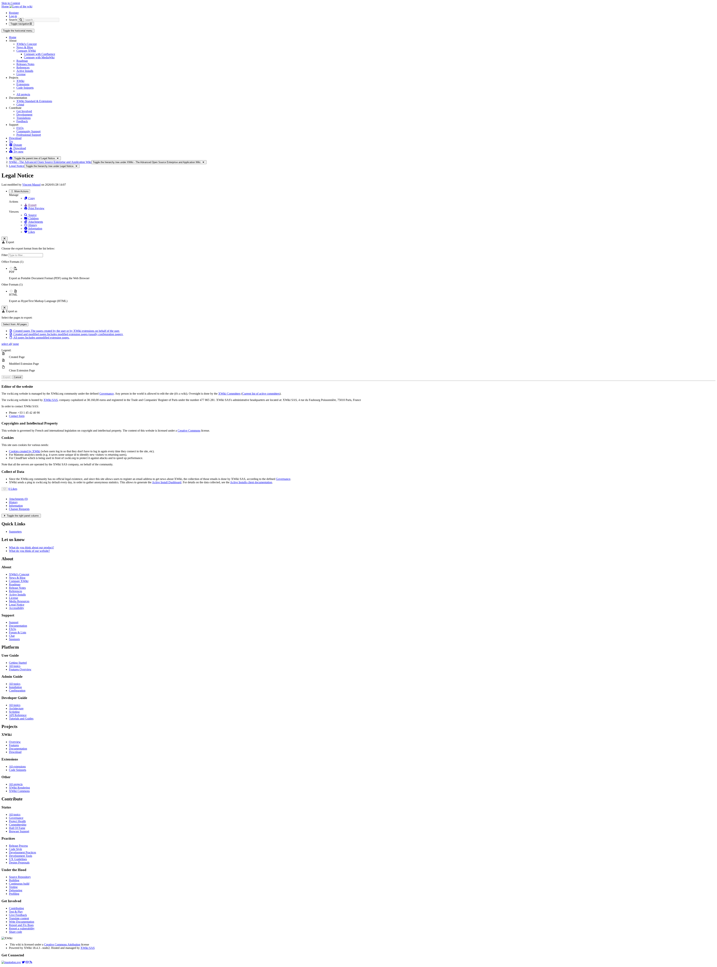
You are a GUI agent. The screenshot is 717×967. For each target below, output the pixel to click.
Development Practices (22, 852)
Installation (15, 687)
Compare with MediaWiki (39, 57)
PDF (12, 271)
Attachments (35, 221)
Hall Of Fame (17, 828)
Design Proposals (19, 862)
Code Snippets (25, 87)
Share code (15, 931)
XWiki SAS (51, 400)
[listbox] (358, 281)
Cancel (17, 377)
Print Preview (36, 208)
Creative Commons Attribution (62, 944)
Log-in (13, 16)
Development (24, 114)
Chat (12, 635)
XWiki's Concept (26, 44)
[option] (362, 273)
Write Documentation (21, 921)
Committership (17, 824)
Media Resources (19, 601)
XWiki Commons (19, 791)
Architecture (16, 708)
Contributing (16, 908)
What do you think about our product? (31, 547)
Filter (4, 255)
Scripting (14, 711)
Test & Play (16, 911)
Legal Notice (16, 166)
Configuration (17, 690)
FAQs (20, 128)
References (23, 67)
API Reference (18, 715)
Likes (31, 231)
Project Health (17, 821)
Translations (23, 118)
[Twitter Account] (23, 962)
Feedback (22, 121)
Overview (15, 741)
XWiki (20, 81)
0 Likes (12, 488)
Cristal (20, 104)
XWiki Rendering (19, 787)
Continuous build (19, 883)
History (32, 225)
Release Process (18, 845)
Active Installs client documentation (251, 482)
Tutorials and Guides (21, 718)
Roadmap (22, 60)
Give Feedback (18, 915)
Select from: (15, 324)
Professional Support (28, 134)
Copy (31, 198)
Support (13, 622)
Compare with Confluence (39, 54)
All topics (14, 666)
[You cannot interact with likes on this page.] (4, 489)
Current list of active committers (261, 393)
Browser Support (19, 831)
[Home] (11, 158)
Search (13, 19)
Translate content (19, 918)
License (21, 74)
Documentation (18, 625)
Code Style (15, 849)
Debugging (15, 890)
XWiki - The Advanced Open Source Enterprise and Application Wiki (50, 162)
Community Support (28, 131)
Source (32, 215)
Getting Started (18, 662)
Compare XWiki (26, 50)
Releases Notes (25, 64)
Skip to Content (10, 3)
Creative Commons (189, 430)
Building (14, 880)
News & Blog (24, 47)
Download (15, 138)
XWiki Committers (229, 393)
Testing (13, 887)
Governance (106, 393)
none (15, 343)
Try (11, 141)
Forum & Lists (17, 632)
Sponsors (14, 639)
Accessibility (16, 608)
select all (6, 343)
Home (12, 37)
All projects (23, 94)
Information (35, 228)
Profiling (14, 893)
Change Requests (19, 509)
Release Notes (17, 587)
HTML (13, 294)
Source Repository (20, 876)
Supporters (15, 531)
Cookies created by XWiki (24, 451)
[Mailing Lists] (27, 962)
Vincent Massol (31, 184)
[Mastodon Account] (11, 962)
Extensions (22, 84)
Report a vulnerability (22, 928)
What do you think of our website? (29, 550)
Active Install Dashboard (166, 482)
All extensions (17, 766)
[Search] (21, 20)
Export (32, 205)
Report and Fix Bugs (21, 925)
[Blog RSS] (31, 962)
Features (14, 745)
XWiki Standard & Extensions (34, 101)
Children (33, 218)
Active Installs (24, 70)
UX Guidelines (18, 859)
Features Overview (20, 669)
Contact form (16, 416)
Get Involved (24, 111)
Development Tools (20, 855)
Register (14, 12)
